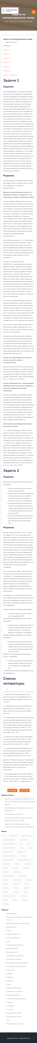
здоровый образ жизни (9, 856)
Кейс (8, 941)
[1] (14, 236)
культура (5, 868)
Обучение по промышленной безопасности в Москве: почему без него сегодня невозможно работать (20, 801)
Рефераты (10, 977)
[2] (10, 258)
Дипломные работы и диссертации (18, 923)
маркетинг (26, 868)
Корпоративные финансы (15, 945)
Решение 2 (7, 58)
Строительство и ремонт (9, 848)
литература (15, 868)
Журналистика (11, 927)
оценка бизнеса (17, 880)
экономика (6, 904)
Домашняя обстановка (9, 840)
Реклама (9, 974)
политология (16, 884)
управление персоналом (9, 896)
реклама (16, 888)
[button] (34, 12)
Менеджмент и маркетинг (15, 956)
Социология (10, 981)
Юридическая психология (15, 1024)
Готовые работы (12, 914)
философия (24, 896)
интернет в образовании (24, 860)
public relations (13, 836)
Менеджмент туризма (14, 959)
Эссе (8, 1020)
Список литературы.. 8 (10, 75)
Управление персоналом (15, 991)
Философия (10, 1006)
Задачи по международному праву (17, 39)
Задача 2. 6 (6, 62)
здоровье (23, 856)
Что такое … (10, 1009)
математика (6, 872)
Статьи (9, 984)
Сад (21, 844)
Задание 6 (6, 67)
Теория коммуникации (14, 988)
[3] (12, 264)
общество (5, 880)
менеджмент (17, 872)
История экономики (13, 938)
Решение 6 (7, 71)
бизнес (22, 848)
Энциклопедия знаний (14, 1017)
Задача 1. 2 (6, 50)
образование (22, 876)
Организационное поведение (16, 966)
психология (6, 888)
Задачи (9, 931)
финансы (5, 900)
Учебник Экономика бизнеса (16, 999)
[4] (24, 379)
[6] (12, 591)
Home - (7, 21)
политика (5, 884)
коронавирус (27, 864)
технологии (16, 892)
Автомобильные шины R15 (14, 814)
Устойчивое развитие (14, 995)
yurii (7, 42)
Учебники (10, 1002)
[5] (24, 420)
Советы (29, 844)
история (17, 864)
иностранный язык (8, 860)
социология (26, 888)
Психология (10, 970)
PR (3, 836)
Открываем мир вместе (9, 844)
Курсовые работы (12, 948)
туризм (25, 892)
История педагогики (13, 934)
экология (24, 900)
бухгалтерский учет (8, 852)
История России (24, 840)
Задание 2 (6, 54)
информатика (6, 864)
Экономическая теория (14, 1013)
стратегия (5, 892)
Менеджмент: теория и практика (17, 963)
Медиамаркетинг (12, 952)
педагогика (29, 880)
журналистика (21, 852)
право (26, 884)
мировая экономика (8, 876)
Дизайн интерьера (27, 836)
